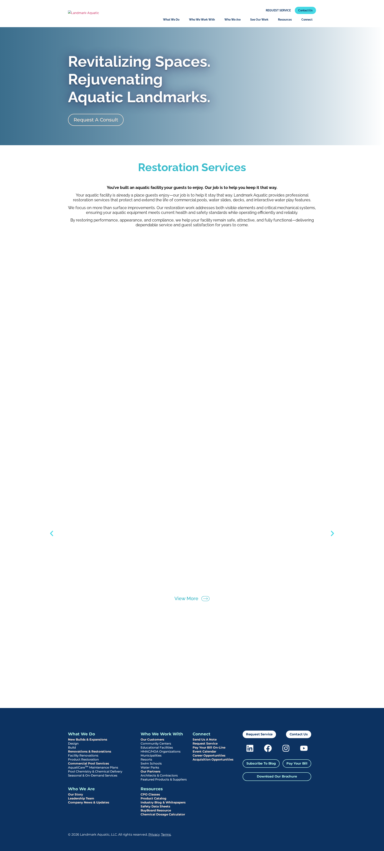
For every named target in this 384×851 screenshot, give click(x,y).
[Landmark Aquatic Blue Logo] (83, 14)
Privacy (154, 834)
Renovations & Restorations (89, 751)
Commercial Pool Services (88, 763)
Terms (166, 834)
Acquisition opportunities (213, 759)
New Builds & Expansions (87, 739)
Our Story (75, 794)
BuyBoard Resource (156, 810)
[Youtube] (304, 748)
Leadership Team (81, 798)
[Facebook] (268, 748)
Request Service (205, 743)
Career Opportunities (209, 755)
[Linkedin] (250, 748)
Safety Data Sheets (155, 806)
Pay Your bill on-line (209, 747)
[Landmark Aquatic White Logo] (291, 832)
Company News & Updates (88, 802)
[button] (51, 533)
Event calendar (204, 751)
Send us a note (205, 739)
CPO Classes (150, 794)
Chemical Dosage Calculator (163, 814)
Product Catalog (153, 798)
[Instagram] (286, 748)
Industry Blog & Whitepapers (163, 802)
